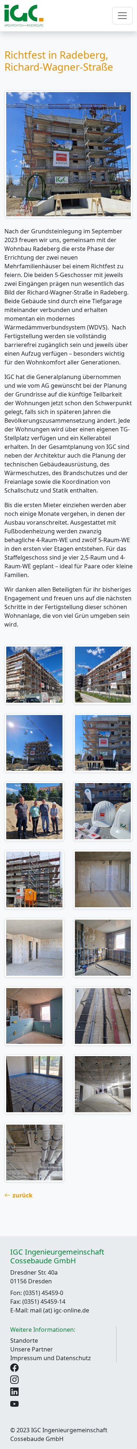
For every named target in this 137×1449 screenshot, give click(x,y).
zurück (22, 1195)
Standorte (24, 1341)
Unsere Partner (31, 1349)
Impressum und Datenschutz (50, 1358)
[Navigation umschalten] (122, 15)
